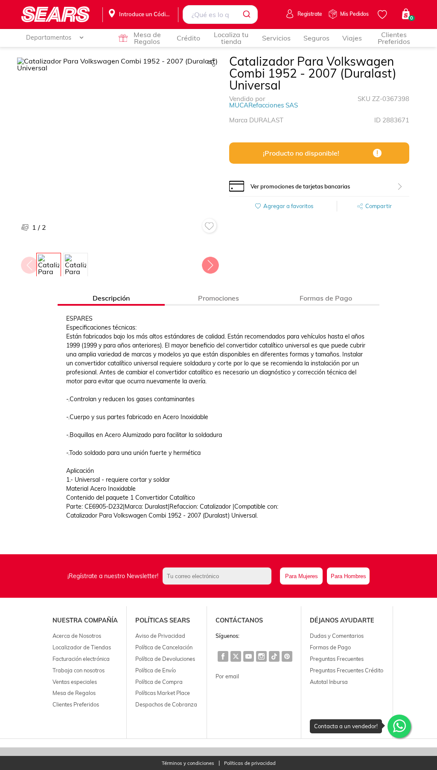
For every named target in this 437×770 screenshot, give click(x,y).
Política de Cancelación (163, 647)
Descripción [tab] (111, 298)
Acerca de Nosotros (76, 635)
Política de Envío (155, 670)
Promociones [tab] (218, 298)
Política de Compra (159, 681)
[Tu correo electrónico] (219, 576)
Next (209, 263)
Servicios (276, 38)
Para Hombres (348, 576)
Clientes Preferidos (394, 38)
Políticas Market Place (162, 692)
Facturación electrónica (81, 658)
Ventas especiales (74, 681)
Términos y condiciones (188, 763)
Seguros (316, 38)
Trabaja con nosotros (78, 670)
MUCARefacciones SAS (263, 105)
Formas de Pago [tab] (326, 298)
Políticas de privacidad (250, 763)
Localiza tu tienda (231, 38)
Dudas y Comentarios (337, 635)
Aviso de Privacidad (160, 635)
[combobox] (220, 14)
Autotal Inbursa (329, 681)
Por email (227, 676)
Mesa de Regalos (147, 38)
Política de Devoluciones (165, 658)
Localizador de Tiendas (81, 647)
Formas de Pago (330, 647)
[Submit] (248, 14)
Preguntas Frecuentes (337, 658)
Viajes (352, 38)
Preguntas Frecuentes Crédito (346, 670)
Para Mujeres (301, 576)
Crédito (188, 38)
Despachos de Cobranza (166, 704)
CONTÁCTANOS (239, 620)
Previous (29, 263)
